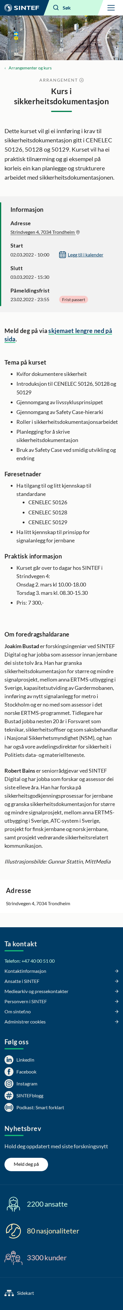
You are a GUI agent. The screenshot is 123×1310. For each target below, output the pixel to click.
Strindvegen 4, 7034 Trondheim (43, 232)
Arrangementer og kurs (30, 67)
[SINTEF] (22, 7)
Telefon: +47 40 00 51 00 (29, 961)
